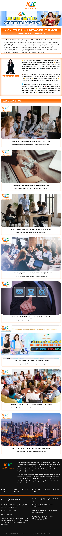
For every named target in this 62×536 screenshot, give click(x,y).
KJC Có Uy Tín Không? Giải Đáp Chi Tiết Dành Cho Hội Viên (31, 360)
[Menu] (2, 6)
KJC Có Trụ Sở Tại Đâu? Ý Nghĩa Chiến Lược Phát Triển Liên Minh (31, 448)
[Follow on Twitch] (45, 518)
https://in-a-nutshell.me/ (45, 516)
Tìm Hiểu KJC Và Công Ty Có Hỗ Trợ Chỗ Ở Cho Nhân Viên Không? (31, 404)
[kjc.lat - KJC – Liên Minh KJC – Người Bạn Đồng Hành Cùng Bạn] (31, 5)
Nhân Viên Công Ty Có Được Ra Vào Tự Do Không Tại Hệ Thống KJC (31, 273)
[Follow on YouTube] (39, 518)
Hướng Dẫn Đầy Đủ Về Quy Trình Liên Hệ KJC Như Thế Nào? (31, 317)
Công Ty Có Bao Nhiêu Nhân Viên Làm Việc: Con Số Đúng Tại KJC (31, 229)
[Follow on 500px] (42, 518)
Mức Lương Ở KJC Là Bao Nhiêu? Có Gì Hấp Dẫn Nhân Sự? (31, 185)
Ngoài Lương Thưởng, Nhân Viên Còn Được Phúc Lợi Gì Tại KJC (31, 141)
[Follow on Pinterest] (36, 518)
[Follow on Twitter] (33, 518)
